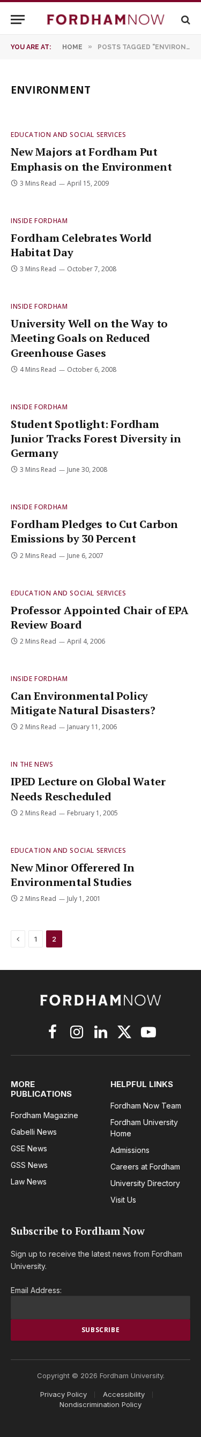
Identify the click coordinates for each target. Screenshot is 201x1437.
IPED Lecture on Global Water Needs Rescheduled (88, 788)
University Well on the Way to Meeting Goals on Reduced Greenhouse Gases (89, 338)
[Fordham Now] (106, 19)
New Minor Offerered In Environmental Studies (73, 874)
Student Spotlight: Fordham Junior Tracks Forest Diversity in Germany (96, 438)
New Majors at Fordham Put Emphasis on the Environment (91, 158)
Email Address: (36, 1290)
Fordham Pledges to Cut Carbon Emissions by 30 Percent (94, 531)
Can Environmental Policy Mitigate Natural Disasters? (83, 703)
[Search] (184, 19)
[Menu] (18, 19)
